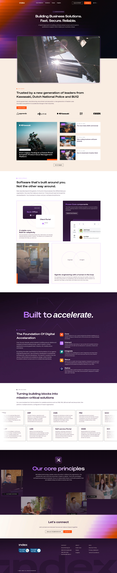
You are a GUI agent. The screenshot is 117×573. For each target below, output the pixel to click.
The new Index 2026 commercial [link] (87, 125)
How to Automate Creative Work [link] (87, 153)
